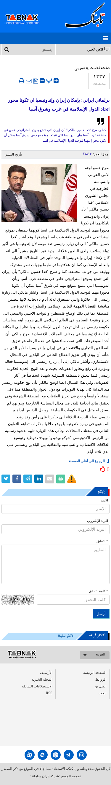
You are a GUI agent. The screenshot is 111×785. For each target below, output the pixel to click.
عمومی (80, 68)
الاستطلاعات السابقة (37, 686)
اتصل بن (100, 686)
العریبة (100, 654)
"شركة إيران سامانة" (45, 776)
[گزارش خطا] (71, 479)
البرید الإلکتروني (97, 520)
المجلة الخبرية (42, 679)
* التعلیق (102, 541)
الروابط (100, 679)
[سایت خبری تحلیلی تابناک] (25, 12)
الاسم (104, 500)
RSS (49, 693)
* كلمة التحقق (98, 591)
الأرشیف (46, 673)
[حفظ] (35, 81)
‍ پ (50, 80)
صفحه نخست (100, 68)
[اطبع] (21, 80)
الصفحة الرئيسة (94, 673)
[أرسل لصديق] (29, 80)
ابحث (102, 693)
